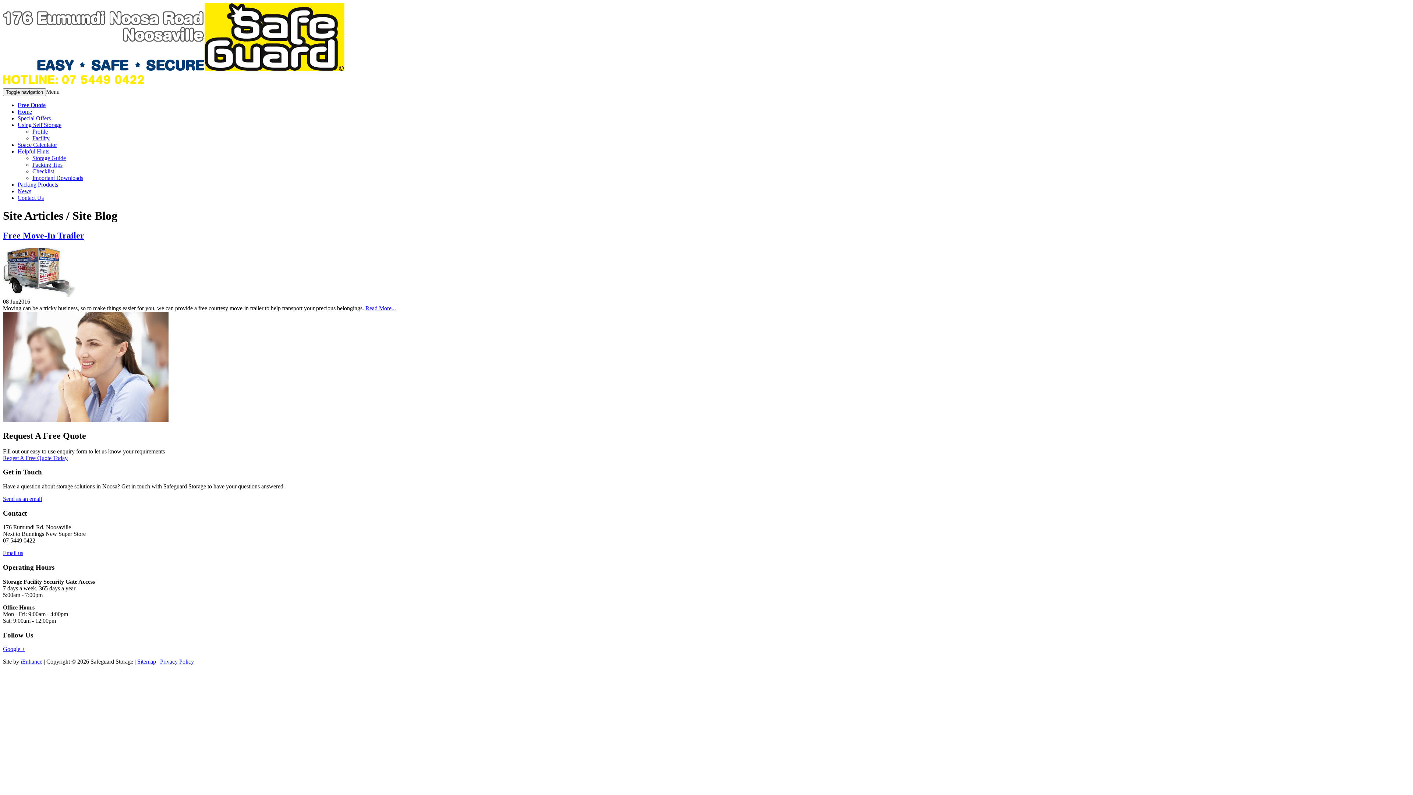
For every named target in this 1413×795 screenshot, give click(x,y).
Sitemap (146, 661)
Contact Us (31, 198)
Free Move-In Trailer (43, 235)
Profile (40, 131)
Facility (41, 138)
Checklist (43, 171)
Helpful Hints (33, 151)
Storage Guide (49, 158)
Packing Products (38, 184)
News (24, 191)
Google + (14, 649)
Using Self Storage (39, 125)
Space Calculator (37, 145)
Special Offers (34, 118)
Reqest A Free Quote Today (35, 458)
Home (25, 112)
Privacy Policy (177, 661)
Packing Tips (47, 165)
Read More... (380, 308)
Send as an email (22, 499)
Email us (13, 553)
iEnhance (31, 661)
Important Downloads (57, 178)
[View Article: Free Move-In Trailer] (40, 295)
